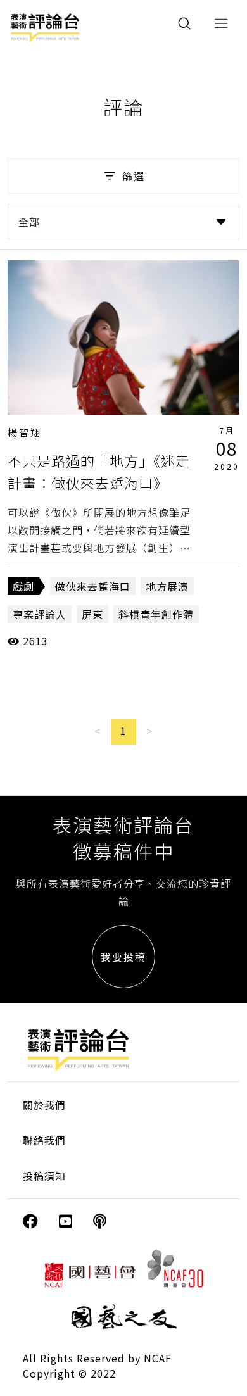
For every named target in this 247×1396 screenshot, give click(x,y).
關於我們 (44, 1104)
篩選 (133, 176)
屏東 (92, 614)
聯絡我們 (44, 1140)
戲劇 (23, 586)
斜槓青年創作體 (156, 614)
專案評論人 (39, 614)
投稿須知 (44, 1175)
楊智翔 (25, 432)
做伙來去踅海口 (92, 586)
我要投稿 (123, 956)
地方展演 (167, 586)
